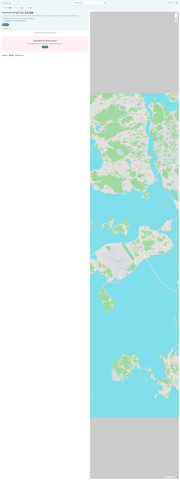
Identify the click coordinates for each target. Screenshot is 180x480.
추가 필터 (29, 8)
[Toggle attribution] (177, 477)
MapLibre (166, 477)
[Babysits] (6, 2)
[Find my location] (176, 20)
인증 (22, 8)
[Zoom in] (176, 14)
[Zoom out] (176, 16)
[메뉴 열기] (176, 2)
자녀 (16, 8)
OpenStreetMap (173, 477)
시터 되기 (170, 2)
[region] (134, 245)
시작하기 (45, 47)
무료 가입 (5, 24)
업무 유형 (7, 8)
